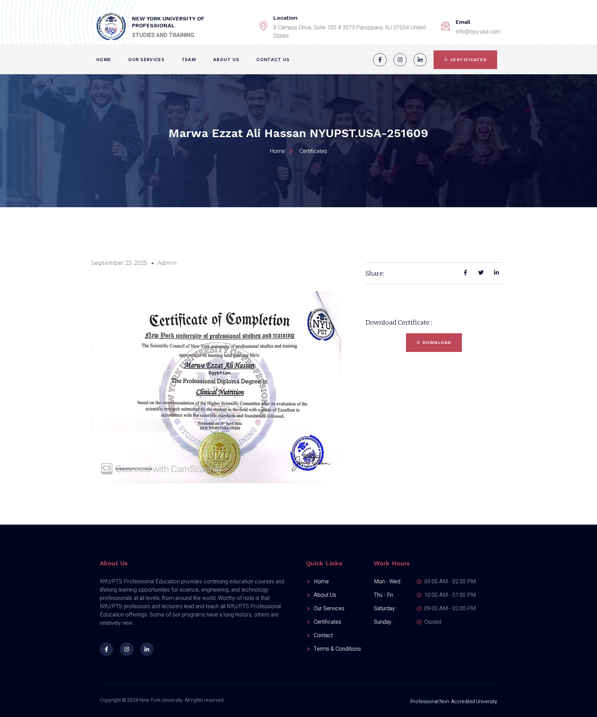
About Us (226, 59)
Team (189, 59)
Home (103, 59)
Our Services (146, 59)
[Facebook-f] (379, 59)
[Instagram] (400, 59)
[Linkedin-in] (420, 59)
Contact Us (273, 59)
